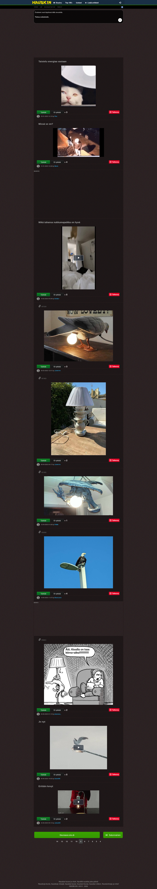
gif (41, 7)
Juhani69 (57, 823)
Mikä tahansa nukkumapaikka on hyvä (59, 222)
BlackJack (57, 598)
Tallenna (115, 112)
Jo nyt (42, 721)
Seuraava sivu (66, 834)
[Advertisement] (78, 41)
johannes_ (57, 714)
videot (59, 7)
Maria (56, 166)
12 (67, 841)
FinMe (56, 524)
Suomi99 (57, 779)
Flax (55, 116)
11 (72, 841)
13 (62, 841)
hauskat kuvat (49, 7)
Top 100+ (69, 2)
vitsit (36, 7)
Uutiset (79, 2)
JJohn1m (57, 370)
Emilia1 (56, 299)
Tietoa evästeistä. (42, 17)
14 (57, 841)
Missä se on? (46, 124)
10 (76, 841)
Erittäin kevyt (46, 786)
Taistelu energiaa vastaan (52, 61)
